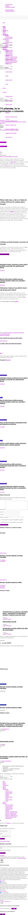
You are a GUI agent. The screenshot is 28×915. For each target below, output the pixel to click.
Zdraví (4, 47)
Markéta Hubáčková (6, 761)
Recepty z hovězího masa (11, 116)
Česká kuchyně (9, 50)
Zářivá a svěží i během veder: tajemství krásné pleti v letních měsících (13, 444)
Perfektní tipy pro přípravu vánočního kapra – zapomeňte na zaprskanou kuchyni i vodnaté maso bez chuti (15, 613)
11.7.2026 (2, 492)
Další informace (22, 858)
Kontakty (5, 771)
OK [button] (18, 858)
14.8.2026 (2, 447)
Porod (4, 31)
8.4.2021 (2, 762)
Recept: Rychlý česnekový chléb (11, 582)
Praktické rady (8, 42)
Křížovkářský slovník (9, 621)
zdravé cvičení (6, 334)
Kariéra (7, 41)
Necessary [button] (2, 880)
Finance (7, 39)
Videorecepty (3, 142)
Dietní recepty (8, 104)
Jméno (2, 512)
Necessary (4, 882)
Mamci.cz (9, 773)
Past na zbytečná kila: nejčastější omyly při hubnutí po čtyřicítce (13, 423)
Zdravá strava (8, 137)
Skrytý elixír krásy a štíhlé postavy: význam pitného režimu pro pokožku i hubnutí (12, 280)
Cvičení (7, 35)
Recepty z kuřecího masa (11, 120)
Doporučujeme (8, 4)
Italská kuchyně (9, 54)
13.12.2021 (2, 730)
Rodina (4, 33)
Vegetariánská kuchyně (10, 133)
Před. (1, 587)
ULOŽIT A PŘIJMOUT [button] (5, 901)
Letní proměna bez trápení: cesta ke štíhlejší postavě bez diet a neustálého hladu (13, 488)
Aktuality (5, 12)
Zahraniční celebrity (10, 11)
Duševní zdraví (8, 38)
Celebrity (5, 8)
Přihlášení (2, 855)
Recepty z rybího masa (10, 125)
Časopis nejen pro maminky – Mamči (11, 13)
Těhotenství (5, 30)
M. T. (8, 119)
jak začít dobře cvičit (15, 332)
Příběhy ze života (7, 1)
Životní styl (5, 34)
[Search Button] (11, 66)
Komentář (2, 509)
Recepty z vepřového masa (11, 129)
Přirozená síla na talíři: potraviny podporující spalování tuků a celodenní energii (13, 465)
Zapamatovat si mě (6, 836)
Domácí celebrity (9, 9)
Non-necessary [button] (3, 891)
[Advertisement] (14, 183)
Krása (6, 46)
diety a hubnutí (8, 37)
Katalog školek (3, 146)
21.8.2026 (2, 270)
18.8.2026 (2, 285)
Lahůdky (7, 112)
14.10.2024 (2, 561)
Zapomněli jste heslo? (5, 841)
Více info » (2, 640)
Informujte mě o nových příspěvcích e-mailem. (12, 522)
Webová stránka (4, 517)
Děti (4, 22)
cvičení (5, 165)
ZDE (22, 645)
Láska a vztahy (8, 45)
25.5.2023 (2, 745)
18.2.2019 (2, 120)
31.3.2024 (2, 586)
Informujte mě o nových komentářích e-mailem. (12, 519)
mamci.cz (16, 301)
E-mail (2, 514)
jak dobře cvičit (6, 332)
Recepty (5, 48)
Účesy (6, 43)
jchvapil (3, 744)
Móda (4, 29)
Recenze (7, 5)
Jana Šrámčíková (5, 729)
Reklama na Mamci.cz (8, 770)
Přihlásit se (5, 49)
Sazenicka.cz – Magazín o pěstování (11, 768)
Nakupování (5, 3)
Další (4, 587)
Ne (15, 908)
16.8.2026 (2, 426)
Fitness (4, 27)
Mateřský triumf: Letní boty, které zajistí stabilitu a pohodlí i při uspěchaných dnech (13, 266)
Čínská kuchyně (9, 100)
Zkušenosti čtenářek (10, 7)
